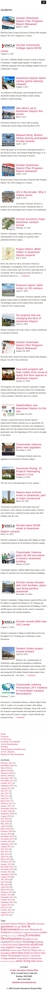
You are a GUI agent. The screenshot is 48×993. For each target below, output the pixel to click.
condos (43, 932)
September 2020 (7, 765)
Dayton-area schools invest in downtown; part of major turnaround (31, 495)
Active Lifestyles (7, 752)
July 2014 (5, 879)
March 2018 (5, 770)
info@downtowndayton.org (24, 982)
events (35, 939)
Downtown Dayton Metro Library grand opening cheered (31, 81)
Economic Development (10, 742)
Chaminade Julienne (31, 932)
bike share (24, 929)
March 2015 (5, 859)
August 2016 (6, 816)
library (15, 945)
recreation (5, 953)
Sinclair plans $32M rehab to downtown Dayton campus (20, 528)
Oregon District (22, 947)
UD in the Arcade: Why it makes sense (31, 193)
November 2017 (7, 781)
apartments (7, 926)
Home (3, 734)
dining (21, 935)
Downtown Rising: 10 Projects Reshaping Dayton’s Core (29, 471)
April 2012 (5, 915)
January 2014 (6, 895)
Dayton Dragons (13, 936)
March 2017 (5, 801)
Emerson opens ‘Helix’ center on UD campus (29, 287)
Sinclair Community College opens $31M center (21, 47)
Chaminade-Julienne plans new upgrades (28, 446)
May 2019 (5, 768)
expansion (6, 941)
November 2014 (7, 869)
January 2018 (6, 775)
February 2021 (7, 763)
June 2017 (5, 793)
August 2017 (6, 788)
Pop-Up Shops (30, 950)
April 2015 (5, 857)
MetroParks (24, 944)
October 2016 (6, 811)
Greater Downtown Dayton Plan (24, 970)
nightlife (10, 947)
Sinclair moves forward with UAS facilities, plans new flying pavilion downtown (31, 587)
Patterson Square (16, 950)
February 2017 (7, 803)
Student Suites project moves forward (29, 650)
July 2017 (5, 791)
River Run (40, 953)
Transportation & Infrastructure (13, 749)
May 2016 (5, 824)
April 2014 (5, 887)
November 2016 (7, 808)
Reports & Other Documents (12, 754)
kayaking (38, 941)
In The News (6, 739)
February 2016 (7, 831)
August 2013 (6, 905)
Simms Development (11, 955)
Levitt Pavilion (7, 945)
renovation (17, 952)
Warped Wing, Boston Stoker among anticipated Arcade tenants (31, 138)
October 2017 (6, 783)
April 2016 (5, 826)
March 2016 (5, 829)
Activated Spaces (9, 923)
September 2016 (7, 813)
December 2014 (7, 867)
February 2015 (7, 862)
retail (27, 952)
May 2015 (5, 854)
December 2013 (7, 897)
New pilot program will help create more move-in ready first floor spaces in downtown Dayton (31, 374)
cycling (4, 935)
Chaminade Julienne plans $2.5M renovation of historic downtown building (30, 557)
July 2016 (5, 819)
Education (26, 939)
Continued (25, 276)
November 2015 (7, 839)
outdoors (34, 947)
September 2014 (7, 874)
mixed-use (37, 944)
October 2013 (6, 900)
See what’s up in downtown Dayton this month (29, 111)
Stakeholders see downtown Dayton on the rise (31, 408)
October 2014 (6, 872)
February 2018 (7, 773)
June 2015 (5, 851)
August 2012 (6, 912)
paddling (5, 950)
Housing (4, 747)
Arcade (17, 926)
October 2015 (6, 841)
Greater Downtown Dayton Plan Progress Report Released (29, 20)
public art (41, 950)
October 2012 (6, 910)
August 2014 (6, 877)
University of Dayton (8, 961)
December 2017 (7, 778)
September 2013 (7, 902)
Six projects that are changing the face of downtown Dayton (28, 318)
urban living (23, 960)
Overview (5, 736)
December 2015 (7, 836)
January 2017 (6, 806)
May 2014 (5, 884)
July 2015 (5, 849)
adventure (41, 924)
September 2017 (7, 786)
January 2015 (6, 864)
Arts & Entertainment (9, 744)
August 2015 (6, 846)
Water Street (36, 961)
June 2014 (5, 882)
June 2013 (5, 907)
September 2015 (7, 844)
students (12, 958)
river (32, 953)
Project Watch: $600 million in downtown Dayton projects (28, 252)
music (3, 947)
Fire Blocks (17, 942)
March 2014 (5, 889)
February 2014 (7, 892)
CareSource (16, 932)
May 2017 (5, 796)
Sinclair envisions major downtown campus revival (30, 221)
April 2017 (5, 798)
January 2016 (6, 834)
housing (28, 941)
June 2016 (5, 821)
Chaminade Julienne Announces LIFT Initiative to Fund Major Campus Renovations (31, 689)
